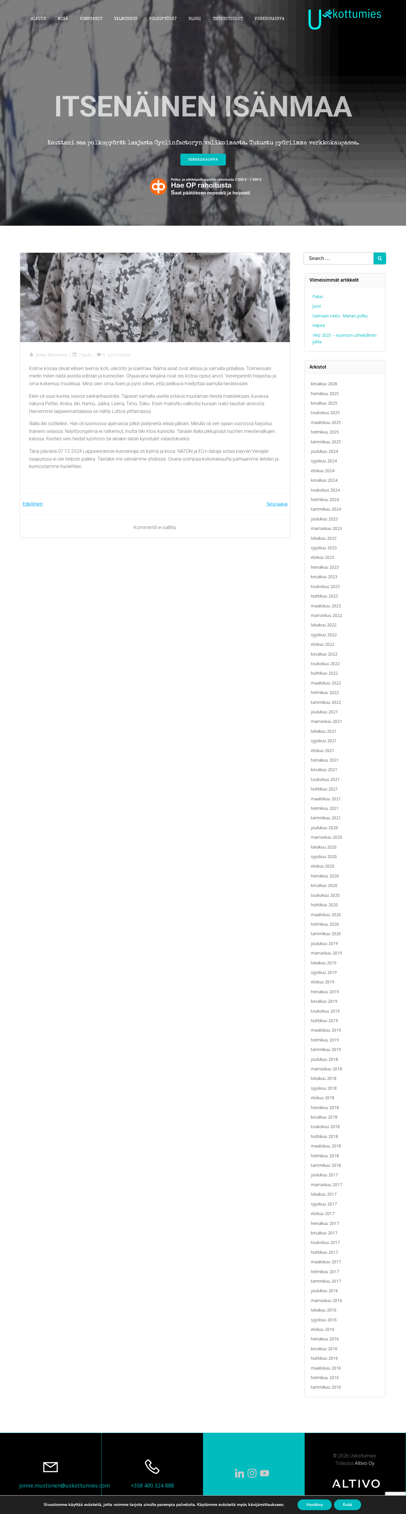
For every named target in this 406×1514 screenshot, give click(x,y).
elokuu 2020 (322, 866)
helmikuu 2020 (325, 924)
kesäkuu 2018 (324, 1117)
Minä (63, 19)
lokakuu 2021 (323, 731)
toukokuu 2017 (325, 1242)
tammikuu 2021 (326, 818)
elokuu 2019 (322, 982)
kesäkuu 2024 (324, 480)
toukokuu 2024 (325, 490)
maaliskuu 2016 (326, 1368)
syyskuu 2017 (324, 1204)
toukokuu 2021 (325, 779)
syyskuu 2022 (324, 634)
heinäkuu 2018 (325, 1107)
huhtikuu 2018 (324, 1136)
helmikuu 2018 (325, 1156)
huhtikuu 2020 (324, 905)
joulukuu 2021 (324, 712)
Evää (347, 1504)
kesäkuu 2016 (324, 1348)
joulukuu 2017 (324, 1175)
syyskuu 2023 (324, 548)
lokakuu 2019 (323, 963)
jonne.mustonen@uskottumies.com (64, 1485)
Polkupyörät (163, 19)
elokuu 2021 (322, 750)
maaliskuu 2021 (326, 799)
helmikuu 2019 (325, 1040)
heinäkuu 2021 (325, 760)
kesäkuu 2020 (324, 885)
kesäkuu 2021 (324, 769)
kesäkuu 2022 (324, 654)
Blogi (194, 19)
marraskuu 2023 (326, 528)
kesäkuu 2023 (324, 576)
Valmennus (125, 19)
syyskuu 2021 (324, 740)
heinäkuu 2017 (325, 1223)
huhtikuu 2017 (324, 1252)
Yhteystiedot (228, 19)
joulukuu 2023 (324, 519)
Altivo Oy (364, 1463)
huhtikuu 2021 (324, 789)
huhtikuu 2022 (324, 673)
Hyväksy (314, 1504)
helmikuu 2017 (325, 1271)
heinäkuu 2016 (325, 1339)
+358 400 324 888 (152, 1485)
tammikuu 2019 (326, 1049)
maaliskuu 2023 (326, 606)
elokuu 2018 (322, 1097)
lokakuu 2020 (323, 847)
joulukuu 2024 (324, 451)
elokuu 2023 (322, 557)
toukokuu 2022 (325, 663)
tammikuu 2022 (326, 702)
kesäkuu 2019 (324, 1001)
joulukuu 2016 (324, 1290)
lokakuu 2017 (323, 1194)
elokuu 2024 (322, 470)
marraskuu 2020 (326, 837)
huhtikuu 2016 (324, 1358)
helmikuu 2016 (325, 1377)
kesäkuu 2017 (324, 1233)
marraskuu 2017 (326, 1184)
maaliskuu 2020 (326, 914)
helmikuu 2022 (325, 692)
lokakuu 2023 (323, 538)
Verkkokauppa (269, 19)
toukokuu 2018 (325, 1126)
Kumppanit (91, 19)
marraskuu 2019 (326, 953)
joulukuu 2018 (324, 1059)
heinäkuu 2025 (325, 393)
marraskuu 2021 (326, 721)
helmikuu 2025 (325, 432)
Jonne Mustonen (51, 355)
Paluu (317, 296)
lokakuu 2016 (323, 1310)
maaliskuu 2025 (326, 422)
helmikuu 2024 (325, 499)
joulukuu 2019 (324, 943)
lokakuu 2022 (323, 625)
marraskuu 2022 (326, 615)
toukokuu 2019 (325, 1011)
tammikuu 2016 (326, 1387)
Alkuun (38, 19)
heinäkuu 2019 (325, 991)
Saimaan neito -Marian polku (340, 316)
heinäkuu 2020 (325, 876)
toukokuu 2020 (325, 895)
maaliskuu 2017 (326, 1261)
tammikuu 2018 (326, 1165)
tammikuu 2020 (326, 933)
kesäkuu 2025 (324, 403)
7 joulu (85, 355)
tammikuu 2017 (326, 1281)
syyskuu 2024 (324, 461)
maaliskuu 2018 (326, 1146)
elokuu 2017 (322, 1213)
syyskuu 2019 (324, 972)
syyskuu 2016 (324, 1320)
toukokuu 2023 (325, 586)
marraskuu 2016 (326, 1300)
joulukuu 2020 (324, 827)
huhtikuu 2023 (324, 596)
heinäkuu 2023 (325, 567)
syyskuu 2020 (324, 856)
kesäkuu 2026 (324, 383)
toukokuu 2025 (325, 412)
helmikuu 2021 (325, 808)
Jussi (316, 306)
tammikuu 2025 (326, 442)
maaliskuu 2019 (326, 1030)
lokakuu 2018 (323, 1078)
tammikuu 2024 (326, 509)
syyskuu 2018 (324, 1088)
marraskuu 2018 (326, 1069)
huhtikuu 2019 (324, 1020)
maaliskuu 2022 (326, 683)
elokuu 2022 (322, 644)
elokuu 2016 (322, 1329)
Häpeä (318, 325)
